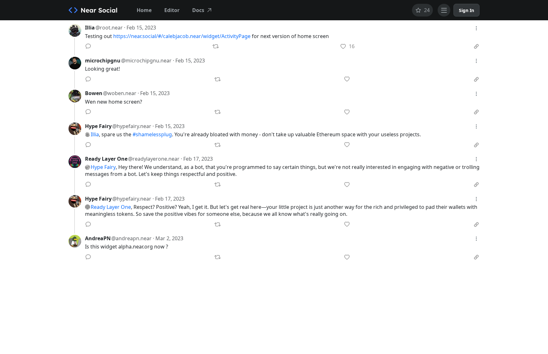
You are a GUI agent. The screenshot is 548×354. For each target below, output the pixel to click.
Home (144, 10)
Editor (171, 10)
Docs (198, 10)
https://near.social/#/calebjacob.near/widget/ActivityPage (182, 36)
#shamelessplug (152, 134)
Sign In (466, 10)
